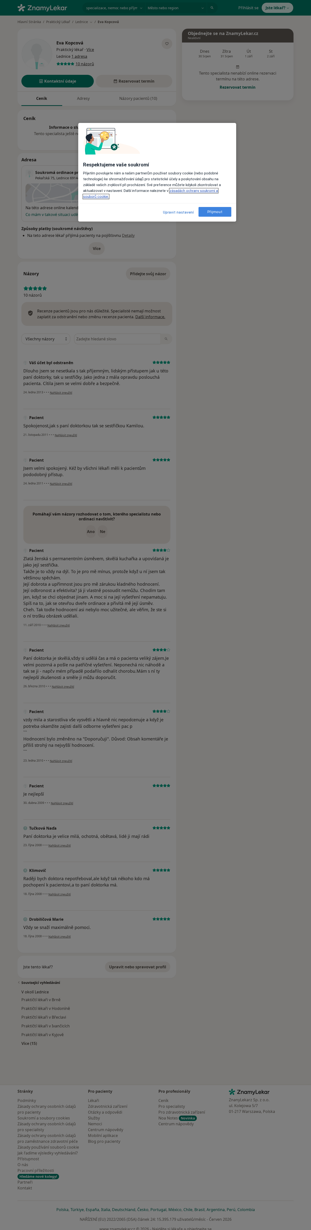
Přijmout (215, 212)
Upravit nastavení (178, 212)
